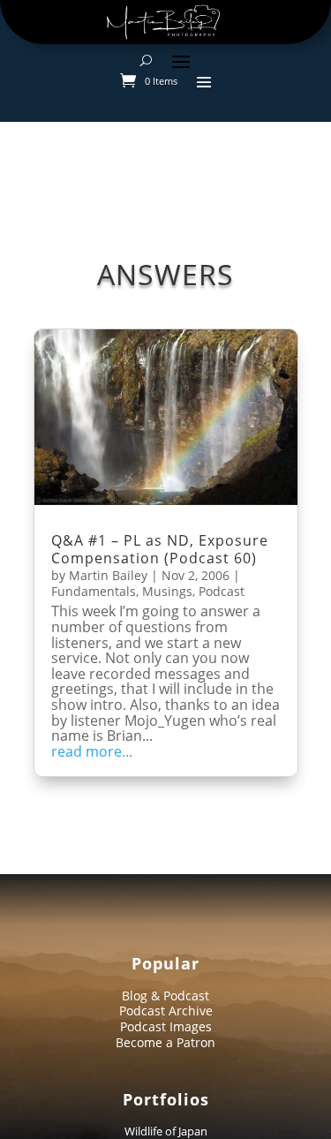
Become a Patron (165, 1042)
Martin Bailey (108, 575)
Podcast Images (166, 1026)
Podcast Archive (166, 1010)
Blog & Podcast (165, 995)
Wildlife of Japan (165, 1131)
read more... (91, 752)
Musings (167, 591)
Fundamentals (93, 591)
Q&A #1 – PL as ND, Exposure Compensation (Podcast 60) (159, 550)
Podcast (221, 591)
